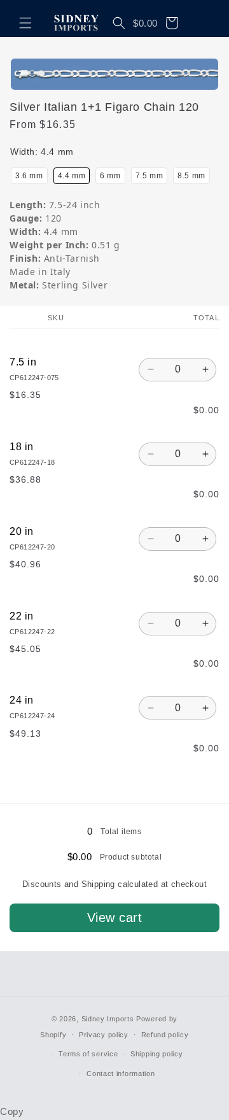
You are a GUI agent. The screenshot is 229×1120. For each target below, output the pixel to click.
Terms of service (88, 1054)
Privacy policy (103, 1034)
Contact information (121, 1073)
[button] (25, 23)
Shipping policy (156, 1054)
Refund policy (165, 1034)
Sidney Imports (107, 1019)
